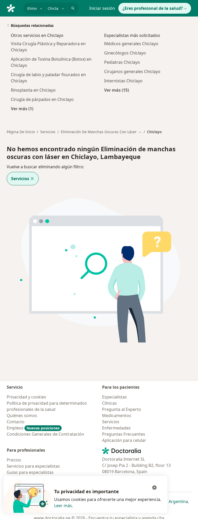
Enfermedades (116, 428)
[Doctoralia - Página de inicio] (13, 8)
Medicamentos (116, 415)
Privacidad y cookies (26, 397)
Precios (14, 460)
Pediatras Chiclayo (122, 62)
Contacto (15, 422)
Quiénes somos (22, 415)
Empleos (33, 428)
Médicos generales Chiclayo (131, 43)
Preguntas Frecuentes (123, 434)
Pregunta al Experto (121, 409)
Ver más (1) (22, 108)
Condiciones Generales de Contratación (45, 434)
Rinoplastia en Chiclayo (33, 90)
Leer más (63, 505)
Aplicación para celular (124, 440)
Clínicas (109, 403)
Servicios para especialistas (33, 466)
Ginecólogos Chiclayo (125, 53)
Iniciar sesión (102, 8)
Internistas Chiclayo (123, 81)
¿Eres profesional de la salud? (152, 8)
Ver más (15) (116, 90)
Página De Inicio (21, 131)
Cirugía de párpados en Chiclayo (42, 99)
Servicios (47, 131)
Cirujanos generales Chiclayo (132, 71)
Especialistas (114, 397)
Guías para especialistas (30, 472)
